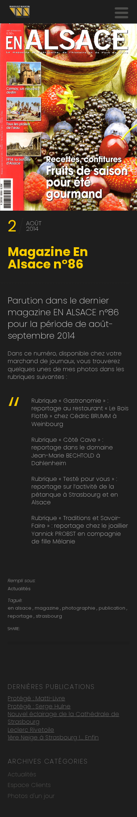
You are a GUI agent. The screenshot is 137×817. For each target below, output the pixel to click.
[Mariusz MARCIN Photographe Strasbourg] (19, 11)
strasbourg (49, 616)
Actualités (19, 589)
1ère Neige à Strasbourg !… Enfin (53, 737)
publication (112, 608)
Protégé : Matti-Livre (36, 698)
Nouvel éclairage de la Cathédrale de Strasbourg (63, 718)
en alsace (20, 608)
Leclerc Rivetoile (31, 730)
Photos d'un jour (31, 796)
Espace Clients (29, 785)
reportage (21, 616)
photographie (79, 608)
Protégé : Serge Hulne (39, 706)
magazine (47, 608)
